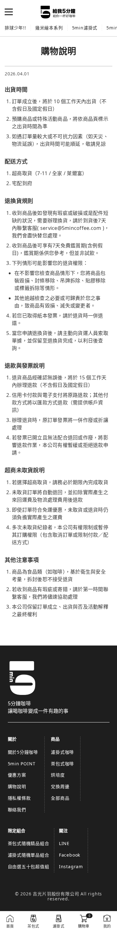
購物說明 (17, 786)
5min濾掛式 (85, 28)
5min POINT (22, 764)
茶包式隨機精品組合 (28, 843)
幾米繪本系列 (49, 28)
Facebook (69, 855)
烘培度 (58, 775)
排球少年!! (15, 28)
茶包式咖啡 (62, 764)
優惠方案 (17, 775)
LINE (64, 843)
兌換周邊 (60, 786)
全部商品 (60, 798)
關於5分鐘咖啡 (23, 752)
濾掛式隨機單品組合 (28, 855)
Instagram (71, 866)
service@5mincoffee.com (70, 228)
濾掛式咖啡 (62, 752)
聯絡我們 (17, 810)
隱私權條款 (19, 798)
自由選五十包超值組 (28, 866)
